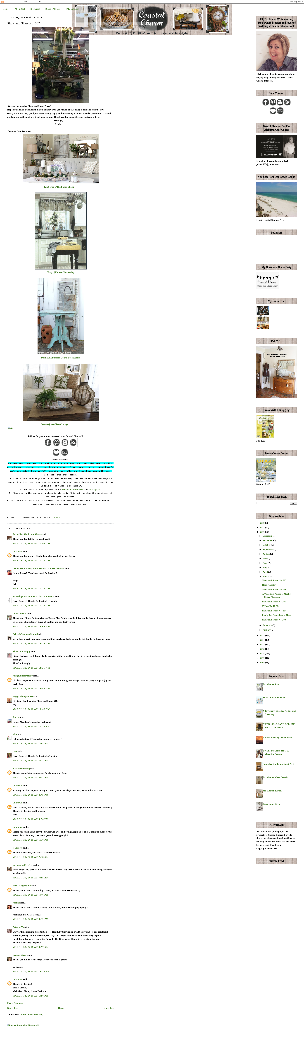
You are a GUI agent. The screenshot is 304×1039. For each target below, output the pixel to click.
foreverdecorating (21, 768)
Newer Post (12, 1008)
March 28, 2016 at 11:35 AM (31, 668)
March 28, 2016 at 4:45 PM (30, 795)
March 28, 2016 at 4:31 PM (30, 777)
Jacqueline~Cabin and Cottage (28, 534)
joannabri (17, 848)
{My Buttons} (72, 9)
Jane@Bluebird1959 (23, 675)
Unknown (17, 551)
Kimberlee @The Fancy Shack (59, 187)
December (268, 536)
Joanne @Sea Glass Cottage (54, 424)
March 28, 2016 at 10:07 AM (31, 543)
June (265, 563)
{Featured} (35, 9)
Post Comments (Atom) (32, 1014)
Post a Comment (15, 1003)
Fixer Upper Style (271, 804)
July (265, 558)
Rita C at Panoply (21, 651)
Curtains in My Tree (22, 865)
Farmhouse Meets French (275, 777)
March (266, 576)
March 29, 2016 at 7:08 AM (31, 857)
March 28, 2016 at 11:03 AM (31, 626)
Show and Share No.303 (274, 619)
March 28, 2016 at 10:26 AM (31, 588)
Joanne (16, 902)
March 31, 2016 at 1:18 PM (30, 996)
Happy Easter (269, 585)
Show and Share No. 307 (23, 23)
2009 (262, 662)
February (267, 625)
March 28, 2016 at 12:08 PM (31, 709)
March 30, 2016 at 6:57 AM (31, 947)
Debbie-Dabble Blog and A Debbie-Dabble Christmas (38, 568)
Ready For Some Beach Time (276, 615)
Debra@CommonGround (25, 634)
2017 (262, 527)
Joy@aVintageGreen (23, 696)
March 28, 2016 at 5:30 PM (30, 840)
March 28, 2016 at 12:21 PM (31, 726)
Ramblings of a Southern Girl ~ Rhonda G (33, 596)
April (265, 572)
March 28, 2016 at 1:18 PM (30, 743)
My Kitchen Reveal (272, 790)
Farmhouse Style (271, 684)
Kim (15, 734)
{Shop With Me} (53, 9)
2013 (262, 644)
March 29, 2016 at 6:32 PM (30, 919)
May (265, 567)
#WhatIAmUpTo (270, 606)
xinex (15, 751)
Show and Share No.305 (274, 601)
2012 (262, 649)
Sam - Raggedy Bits (22, 885)
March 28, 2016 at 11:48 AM (31, 688)
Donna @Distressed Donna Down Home (60, 357)
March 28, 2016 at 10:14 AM (31, 560)
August (266, 554)
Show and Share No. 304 (274, 610)
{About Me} (19, 9)
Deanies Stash (19, 955)
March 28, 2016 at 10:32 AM (31, 605)
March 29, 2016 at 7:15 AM (31, 877)
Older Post (109, 1008)
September (268, 549)
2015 (262, 635)
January (267, 630)
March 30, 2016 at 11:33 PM (31, 971)
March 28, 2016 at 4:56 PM (30, 819)
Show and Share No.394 (275, 697)
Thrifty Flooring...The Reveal (277, 737)
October (267, 545)
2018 (262, 523)
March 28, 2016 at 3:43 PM (30, 760)
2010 (262, 658)
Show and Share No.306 (274, 589)
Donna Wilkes (19, 613)
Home (5, 9)
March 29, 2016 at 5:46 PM (30, 895)
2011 (262, 653)
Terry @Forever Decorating (60, 272)
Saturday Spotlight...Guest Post (278, 764)
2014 (262, 640)
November (268, 540)
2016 (262, 532)
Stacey (16, 717)
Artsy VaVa (18, 927)
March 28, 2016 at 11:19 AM (31, 643)
